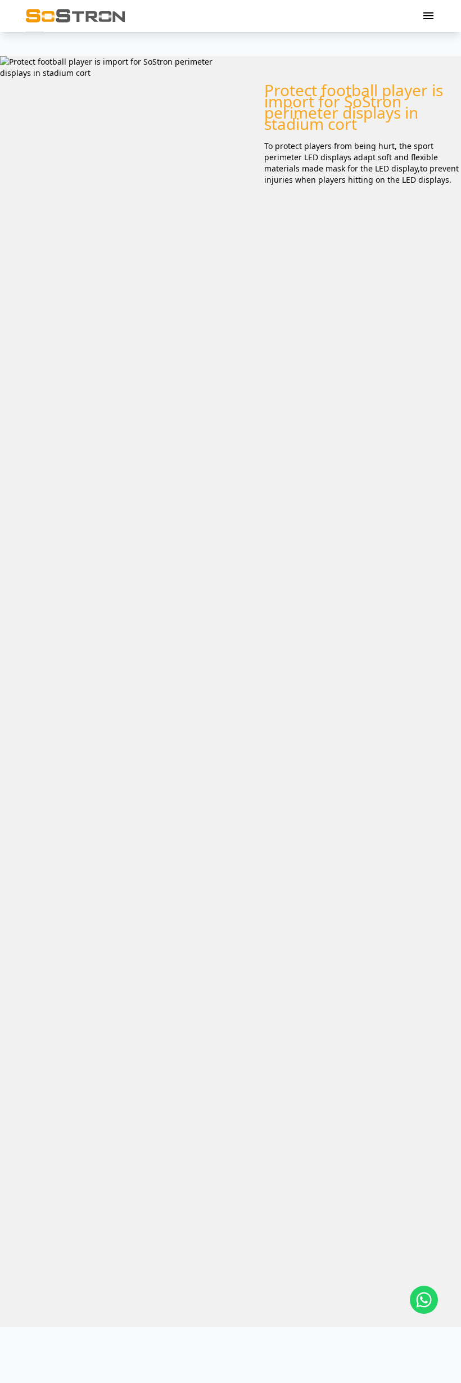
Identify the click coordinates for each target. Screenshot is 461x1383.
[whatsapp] (424, 1300)
